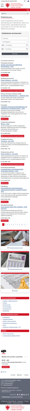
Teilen (13, 375)
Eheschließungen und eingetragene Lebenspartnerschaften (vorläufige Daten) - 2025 (14, 189)
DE (24, 1)
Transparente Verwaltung (8, 390)
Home (4, 13)
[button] (27, 13)
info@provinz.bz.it (8, 383)
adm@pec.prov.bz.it (7, 385)
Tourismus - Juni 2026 (7, 141)
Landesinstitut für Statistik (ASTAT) (11, 335)
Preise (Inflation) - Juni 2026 (9, 154)
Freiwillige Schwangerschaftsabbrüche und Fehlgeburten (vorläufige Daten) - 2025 (14, 107)
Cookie (10, 403)
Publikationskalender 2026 (16, 248)
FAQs (4, 325)
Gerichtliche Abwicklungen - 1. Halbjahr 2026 (15, 95)
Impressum (20, 401)
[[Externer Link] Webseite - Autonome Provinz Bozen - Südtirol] (14, 5)
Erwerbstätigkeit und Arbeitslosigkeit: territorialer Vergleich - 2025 (12, 170)
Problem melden (6, 391)
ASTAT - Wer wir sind (8, 334)
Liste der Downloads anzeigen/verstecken (13, 90)
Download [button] (5, 75)
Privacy (27, 401)
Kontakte (19, 390)
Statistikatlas (6, 311)
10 (22, 224)
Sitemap (4, 372)
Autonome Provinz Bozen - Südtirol (13, 380)
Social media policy (18, 403)
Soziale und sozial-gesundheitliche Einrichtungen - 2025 (11, 65)
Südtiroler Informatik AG (12, 387)
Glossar (16, 290)
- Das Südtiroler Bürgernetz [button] (12, 396)
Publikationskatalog (8, 319)
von (3, 45)
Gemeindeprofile (7, 309)
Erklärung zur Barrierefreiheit (8, 401)
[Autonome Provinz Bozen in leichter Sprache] (28, 1)
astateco (5, 303)
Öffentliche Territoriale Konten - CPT (12, 327)
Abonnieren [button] (5, 367)
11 (24, 224)
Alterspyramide (6, 305)
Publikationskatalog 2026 (16, 269)
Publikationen (6, 317)
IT (26, 1)
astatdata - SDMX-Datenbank (10, 301)
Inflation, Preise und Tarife (9, 321)
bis (2, 49)
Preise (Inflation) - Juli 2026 (9, 80)
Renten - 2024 (5, 124)
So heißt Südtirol (7, 307)
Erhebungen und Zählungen (10, 323)
